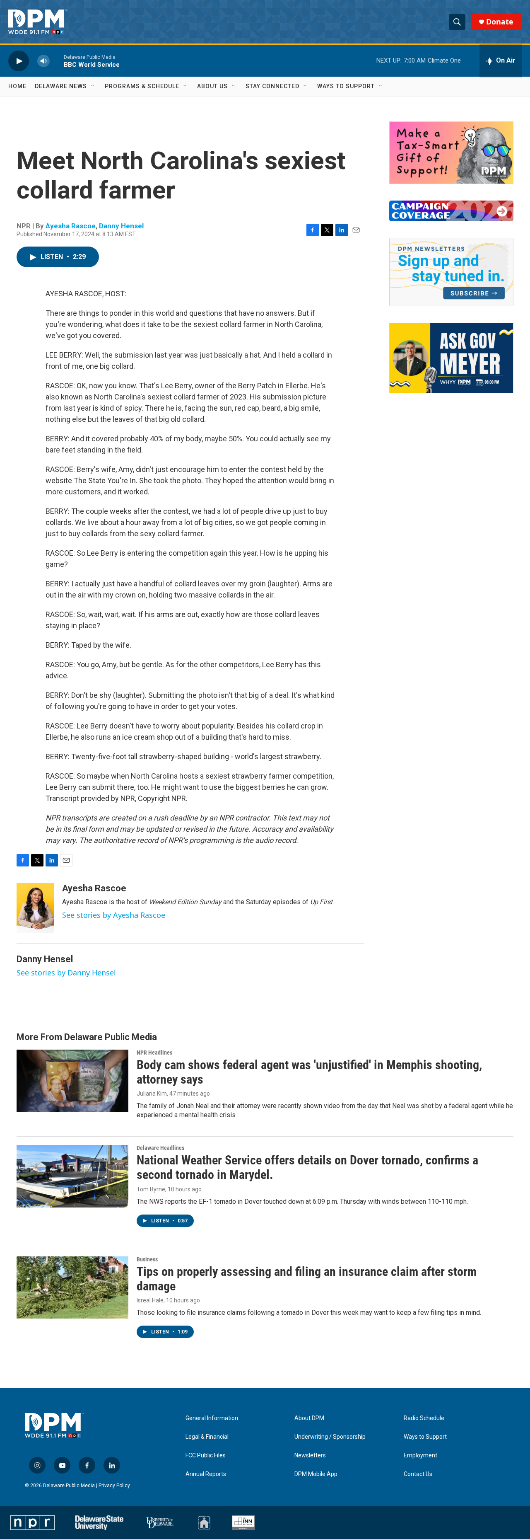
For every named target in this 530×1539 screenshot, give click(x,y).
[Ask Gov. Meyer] (451, 358)
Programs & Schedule (142, 86)
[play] (18, 60)
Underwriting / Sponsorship (330, 1437)
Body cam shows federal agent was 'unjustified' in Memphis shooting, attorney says (309, 1071)
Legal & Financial (207, 1437)
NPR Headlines (154, 1052)
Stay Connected (272, 86)
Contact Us (418, 1474)
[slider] (56, 60)
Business (147, 1259)
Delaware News (61, 86)
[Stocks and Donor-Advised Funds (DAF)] (451, 153)
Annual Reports (206, 1474)
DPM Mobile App (315, 1474)
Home (17, 86)
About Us (212, 86)
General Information (212, 1418)
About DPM (309, 1418)
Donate (499, 21)
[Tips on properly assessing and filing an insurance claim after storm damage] (72, 1287)
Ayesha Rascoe (71, 226)
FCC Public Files (206, 1455)
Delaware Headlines (160, 1148)
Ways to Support (346, 86)
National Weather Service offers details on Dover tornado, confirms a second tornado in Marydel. (307, 1167)
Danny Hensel (121, 226)
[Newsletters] (451, 272)
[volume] (43, 60)
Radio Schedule (424, 1418)
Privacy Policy (114, 1485)
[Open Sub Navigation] (93, 86)
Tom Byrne (151, 1189)
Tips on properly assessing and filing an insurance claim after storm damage (307, 1278)
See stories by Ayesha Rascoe (113, 915)
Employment (420, 1455)
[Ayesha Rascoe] (35, 908)
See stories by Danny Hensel (66, 973)
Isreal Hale (150, 1300)
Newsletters (310, 1455)
